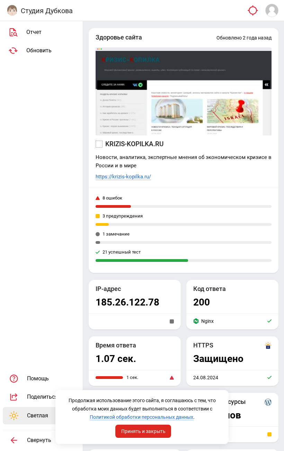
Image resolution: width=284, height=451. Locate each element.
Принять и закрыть (143, 431)
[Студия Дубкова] (12, 10)
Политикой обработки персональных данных (141, 417)
